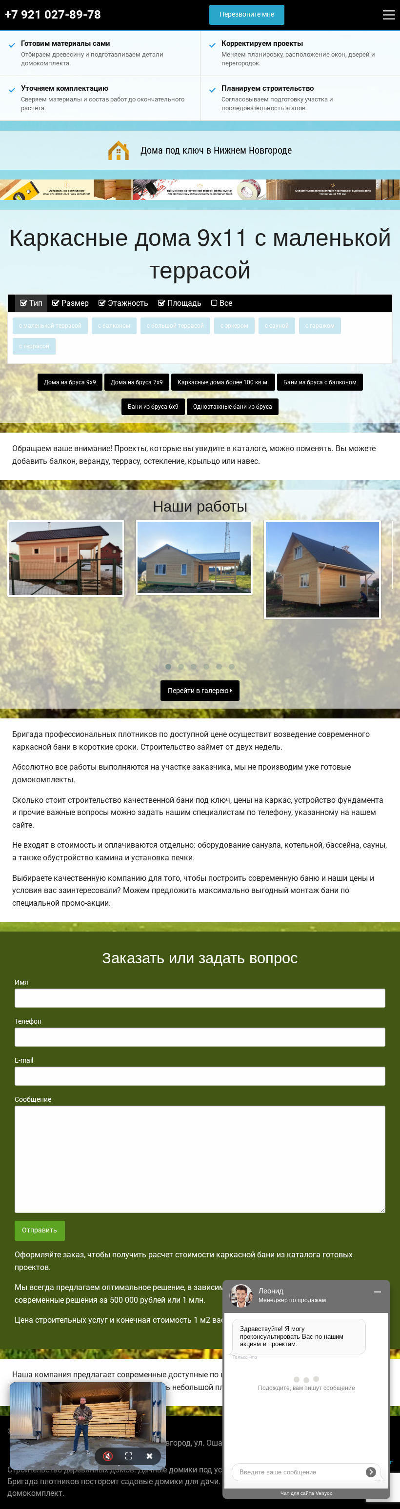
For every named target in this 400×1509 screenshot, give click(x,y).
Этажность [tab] (127, 303)
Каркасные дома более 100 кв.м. (223, 382)
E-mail (24, 1060)
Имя (21, 982)
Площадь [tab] (183, 303)
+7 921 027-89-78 (53, 14)
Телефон (28, 1021)
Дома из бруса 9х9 (70, 382)
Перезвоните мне (247, 14)
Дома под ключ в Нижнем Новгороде (216, 150)
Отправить (39, 1230)
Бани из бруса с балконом (320, 382)
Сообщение (33, 1099)
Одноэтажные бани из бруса (232, 406)
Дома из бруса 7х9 (137, 382)
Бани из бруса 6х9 (153, 406)
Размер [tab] (74, 303)
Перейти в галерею (199, 691)
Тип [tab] (34, 303)
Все (225, 303)
